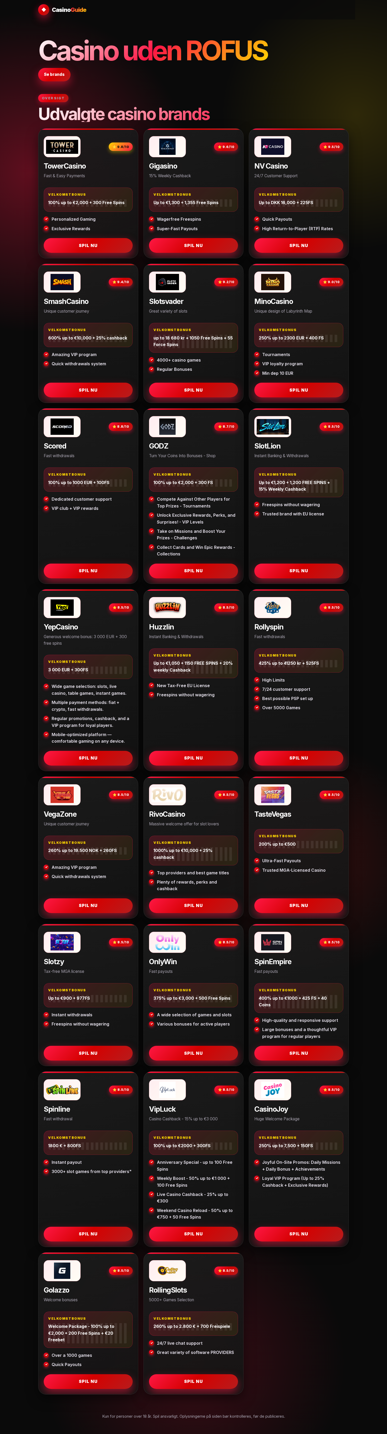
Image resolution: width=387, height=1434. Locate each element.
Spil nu (88, 245)
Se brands (54, 74)
